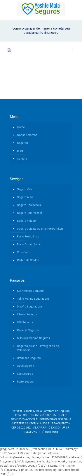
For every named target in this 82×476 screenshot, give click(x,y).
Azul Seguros (25, 365)
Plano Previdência (28, 236)
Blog (20, 150)
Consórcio (23, 252)
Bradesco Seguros (29, 358)
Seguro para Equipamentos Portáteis (40, 228)
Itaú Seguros (25, 373)
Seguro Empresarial (29, 212)
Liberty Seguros (27, 314)
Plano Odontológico (29, 244)
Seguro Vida (25, 189)
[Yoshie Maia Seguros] (41, 8)
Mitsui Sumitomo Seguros (33, 338)
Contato (22, 158)
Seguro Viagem (27, 220)
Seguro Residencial (29, 205)
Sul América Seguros (30, 290)
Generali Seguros (28, 330)
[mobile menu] (76, 8)
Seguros (22, 142)
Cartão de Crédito (28, 260)
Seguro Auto (25, 197)
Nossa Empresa (27, 135)
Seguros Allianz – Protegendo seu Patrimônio (38, 348)
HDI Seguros (25, 322)
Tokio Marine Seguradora (33, 298)
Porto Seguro (25, 381)
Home (21, 127)
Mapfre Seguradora (29, 306)
